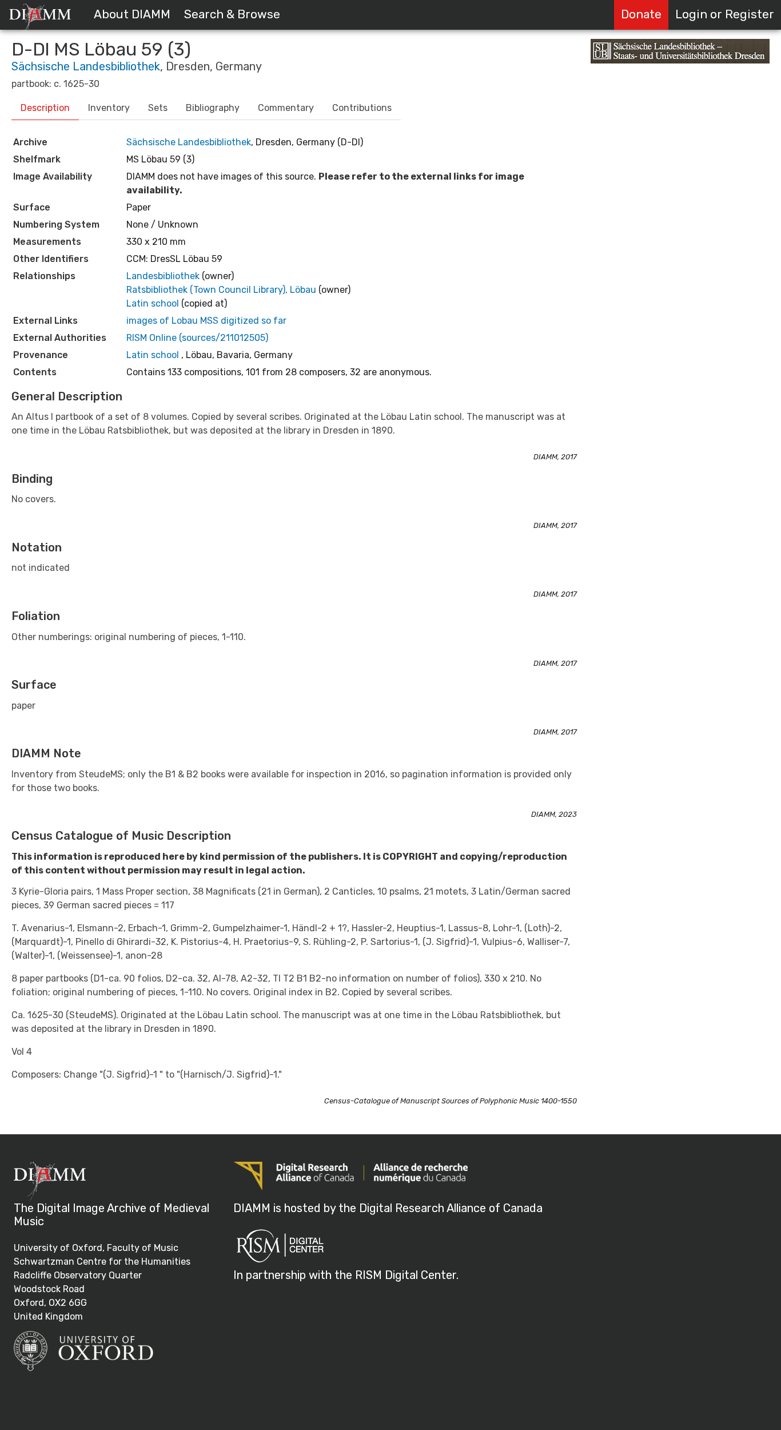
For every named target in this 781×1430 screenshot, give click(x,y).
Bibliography (213, 107)
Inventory (109, 107)
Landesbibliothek (164, 276)
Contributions (362, 107)
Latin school (153, 303)
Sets (158, 107)
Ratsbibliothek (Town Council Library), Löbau (222, 289)
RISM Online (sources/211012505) (197, 337)
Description (45, 107)
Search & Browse (232, 14)
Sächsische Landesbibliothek (85, 66)
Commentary (286, 107)
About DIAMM (132, 14)
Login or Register (724, 14)
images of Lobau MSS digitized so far (206, 320)
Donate (641, 14)
